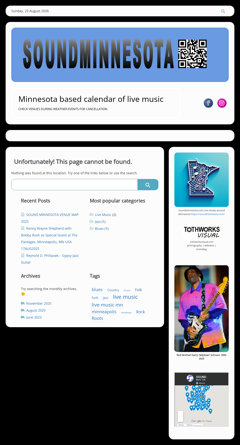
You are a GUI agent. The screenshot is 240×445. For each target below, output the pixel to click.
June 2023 (34, 317)
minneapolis (104, 312)
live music (125, 297)
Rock (140, 311)
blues (97, 289)
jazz (105, 297)
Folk (138, 289)
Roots (97, 318)
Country (113, 290)
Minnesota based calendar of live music (91, 98)
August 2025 (36, 310)
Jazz (98, 221)
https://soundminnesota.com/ (208, 214)
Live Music (103, 214)
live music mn (107, 304)
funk (95, 297)
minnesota (126, 312)
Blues (99, 228)
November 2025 (38, 303)
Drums (127, 290)
